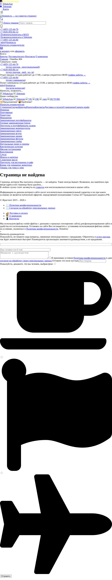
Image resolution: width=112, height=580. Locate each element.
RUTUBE (55, 99)
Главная (4, 59)
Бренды (4, 56)
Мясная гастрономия (10, 149)
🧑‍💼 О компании (14, 216)
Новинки (4, 110)
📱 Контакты (12, 218)
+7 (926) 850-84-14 (9, 32)
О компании (42, 56)
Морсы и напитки (9, 157)
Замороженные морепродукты (15, 128)
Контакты (30, 56)
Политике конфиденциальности (42, 229)
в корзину (5, 51)
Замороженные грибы (11, 141)
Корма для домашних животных (16, 165)
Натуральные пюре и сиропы (14, 144)
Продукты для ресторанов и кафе (16, 162)
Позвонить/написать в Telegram (16, 37)
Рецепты (30, 107)
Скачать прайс (82, 107)
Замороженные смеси (10, 131)
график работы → (77, 75)
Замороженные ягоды (11, 133)
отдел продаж (103, 237)
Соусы (3, 154)
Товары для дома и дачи (12, 167)
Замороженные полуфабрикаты (15, 120)
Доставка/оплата (16, 56)
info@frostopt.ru (8, 42)
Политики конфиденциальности (89, 258)
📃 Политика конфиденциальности (23, 205)
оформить (19, 51)
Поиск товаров (11, 23)
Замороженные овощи (11, 136)
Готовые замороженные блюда (15, 123)
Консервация (6, 152)
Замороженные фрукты (11, 138)
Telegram (6, 6)
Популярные (6, 112)
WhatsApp (7, 4)
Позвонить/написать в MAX (14, 34)
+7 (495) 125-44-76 (9, 29)
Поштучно (5, 115)
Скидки (15, 107)
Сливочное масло (9, 160)
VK (30, 99)
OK (37, 99)
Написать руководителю (12, 45)
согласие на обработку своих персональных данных (26, 260)
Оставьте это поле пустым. (65, 260)
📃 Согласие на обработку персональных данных (30, 208)
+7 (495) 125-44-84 (9, 40)
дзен (44, 99)
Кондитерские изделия (11, 146)
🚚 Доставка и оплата (17, 213)
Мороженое (6, 117)
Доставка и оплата (54, 107)
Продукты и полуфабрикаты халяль (18, 125)
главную (40, 187)
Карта (5, 9)
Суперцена (5, 107)
